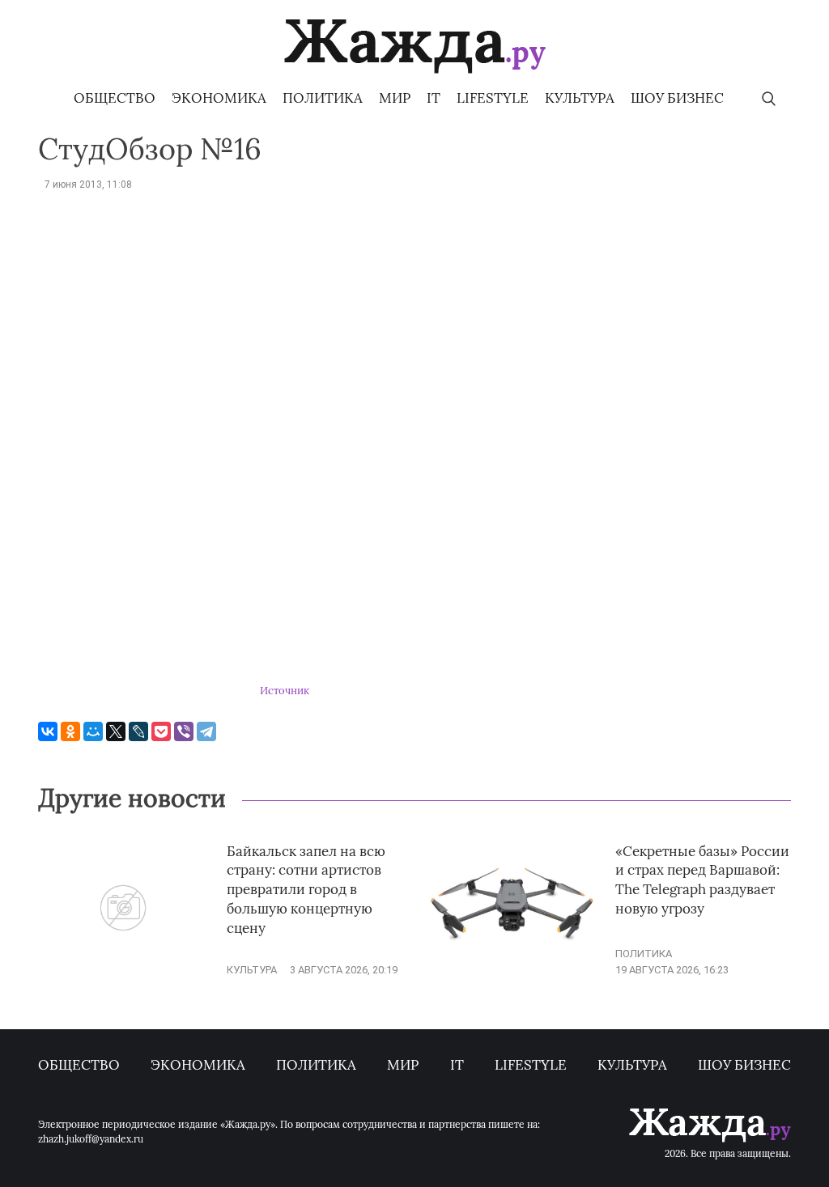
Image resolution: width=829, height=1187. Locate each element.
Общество (114, 98)
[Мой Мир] (93, 731)
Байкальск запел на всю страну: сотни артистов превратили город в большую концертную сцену (306, 889)
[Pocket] (161, 731)
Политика (323, 98)
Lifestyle (493, 98)
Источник (284, 690)
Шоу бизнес (677, 98)
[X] (115, 731)
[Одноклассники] (70, 731)
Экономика (219, 98)
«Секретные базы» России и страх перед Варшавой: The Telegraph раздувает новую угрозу (702, 880)
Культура (579, 98)
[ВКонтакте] (47, 731)
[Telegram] (206, 731)
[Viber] (183, 731)
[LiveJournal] (138, 731)
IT (433, 98)
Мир (394, 98)
